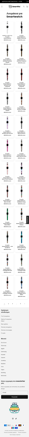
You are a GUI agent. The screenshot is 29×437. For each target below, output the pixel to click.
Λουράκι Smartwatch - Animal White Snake (7, 108)
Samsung (3, 351)
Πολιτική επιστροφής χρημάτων (10, 432)
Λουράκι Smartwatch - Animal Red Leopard (21, 84)
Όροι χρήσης (4, 324)
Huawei (3, 354)
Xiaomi (3, 357)
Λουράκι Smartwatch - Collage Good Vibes (21, 292)
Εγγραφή (14, 397)
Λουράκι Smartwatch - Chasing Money (21, 246)
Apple (2, 348)
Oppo (2, 369)
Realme (3, 363)
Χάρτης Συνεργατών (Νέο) (6, 320)
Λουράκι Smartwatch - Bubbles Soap (21, 201)
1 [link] (4, 304)
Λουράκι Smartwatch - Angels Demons (21, 37)
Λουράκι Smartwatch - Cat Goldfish (7, 246)
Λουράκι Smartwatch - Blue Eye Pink (7, 155)
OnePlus (3, 360)
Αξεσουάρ (3, 345)
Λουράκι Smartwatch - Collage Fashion (7, 292)
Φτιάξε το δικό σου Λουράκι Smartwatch (7, 37)
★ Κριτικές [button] (27, 220)
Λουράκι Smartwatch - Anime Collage (21, 108)
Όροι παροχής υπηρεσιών (15, 434)
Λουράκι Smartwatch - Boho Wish (21, 178)
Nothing (3, 372)
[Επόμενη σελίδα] (24, 303)
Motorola (3, 375)
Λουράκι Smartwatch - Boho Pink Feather (7, 178)
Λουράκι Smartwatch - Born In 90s (7, 201)
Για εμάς (3, 333)
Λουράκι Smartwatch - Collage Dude (21, 269)
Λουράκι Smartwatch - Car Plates (21, 224)
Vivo (2, 366)
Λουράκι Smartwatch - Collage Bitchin (7, 269)
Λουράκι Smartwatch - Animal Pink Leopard (7, 84)
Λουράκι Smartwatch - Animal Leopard (21, 60)
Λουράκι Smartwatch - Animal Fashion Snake (7, 60)
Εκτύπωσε (4, 342)
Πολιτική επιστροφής (6, 330)
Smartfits (11, 430)
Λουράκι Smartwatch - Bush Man (7, 224)
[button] (1, 6)
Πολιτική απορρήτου (6, 327)
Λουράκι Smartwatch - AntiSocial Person (7, 132)
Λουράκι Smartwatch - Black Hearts (21, 132)
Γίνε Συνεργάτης (5, 316)
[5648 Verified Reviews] (14, 414)
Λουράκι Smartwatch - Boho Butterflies (21, 155)
